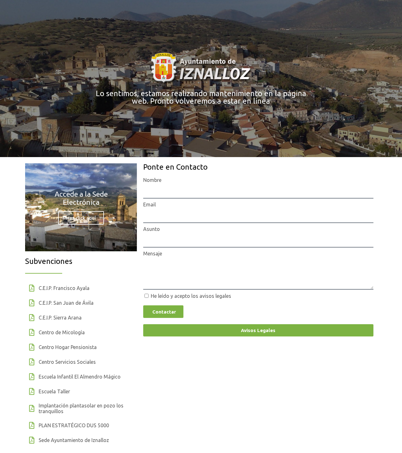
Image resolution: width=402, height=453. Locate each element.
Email (149, 204)
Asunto (151, 229)
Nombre (152, 180)
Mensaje (152, 253)
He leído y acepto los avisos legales (191, 296)
